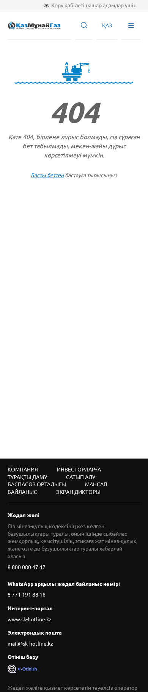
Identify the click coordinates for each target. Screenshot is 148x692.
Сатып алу (80, 477)
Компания (23, 470)
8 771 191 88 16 (27, 595)
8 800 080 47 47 (27, 567)
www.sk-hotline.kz (30, 619)
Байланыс (22, 492)
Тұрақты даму (27, 477)
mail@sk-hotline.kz (30, 644)
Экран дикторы (78, 492)
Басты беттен (47, 175)
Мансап (96, 484)
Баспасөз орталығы (37, 484)
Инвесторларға (79, 470)
